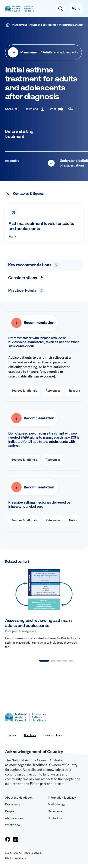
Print (53, 109)
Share (9, 109)
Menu (76, 8)
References (53, 391)
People (9, 811)
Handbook (30, 735)
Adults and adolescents (42, 25)
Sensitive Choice (53, 735)
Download (31, 109)
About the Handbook (18, 798)
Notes (73, 520)
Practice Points (22, 290)
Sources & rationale (24, 391)
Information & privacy (62, 798)
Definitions (55, 811)
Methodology (56, 804)
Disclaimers (12, 804)
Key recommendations (29, 265)
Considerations (22, 278)
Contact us (55, 818)
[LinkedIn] (15, 839)
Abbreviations (14, 818)
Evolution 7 (19, 858)
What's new (12, 825)
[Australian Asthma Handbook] (7, 24)
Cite (70, 109)
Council (12, 735)
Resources (76, 391)
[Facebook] (7, 839)
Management (19, 25)
